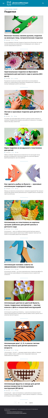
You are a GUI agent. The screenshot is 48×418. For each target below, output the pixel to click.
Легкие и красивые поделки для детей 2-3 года (23, 113)
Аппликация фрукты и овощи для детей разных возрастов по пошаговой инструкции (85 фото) (22, 386)
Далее (31, 402)
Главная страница (8, 9)
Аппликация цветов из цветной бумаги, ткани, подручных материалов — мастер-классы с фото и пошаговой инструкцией (22, 305)
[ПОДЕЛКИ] (24, 32)
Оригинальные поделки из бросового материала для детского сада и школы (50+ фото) (23, 74)
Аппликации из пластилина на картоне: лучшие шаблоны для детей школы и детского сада (22, 224)
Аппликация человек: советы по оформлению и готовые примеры (19, 266)
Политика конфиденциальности (14, 411)
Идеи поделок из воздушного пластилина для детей (23, 149)
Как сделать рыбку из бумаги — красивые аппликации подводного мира (22, 185)
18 (26, 402)
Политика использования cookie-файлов (16, 413)
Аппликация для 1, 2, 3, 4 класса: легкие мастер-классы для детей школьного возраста (21, 345)
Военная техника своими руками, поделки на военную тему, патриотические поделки (23, 37)
